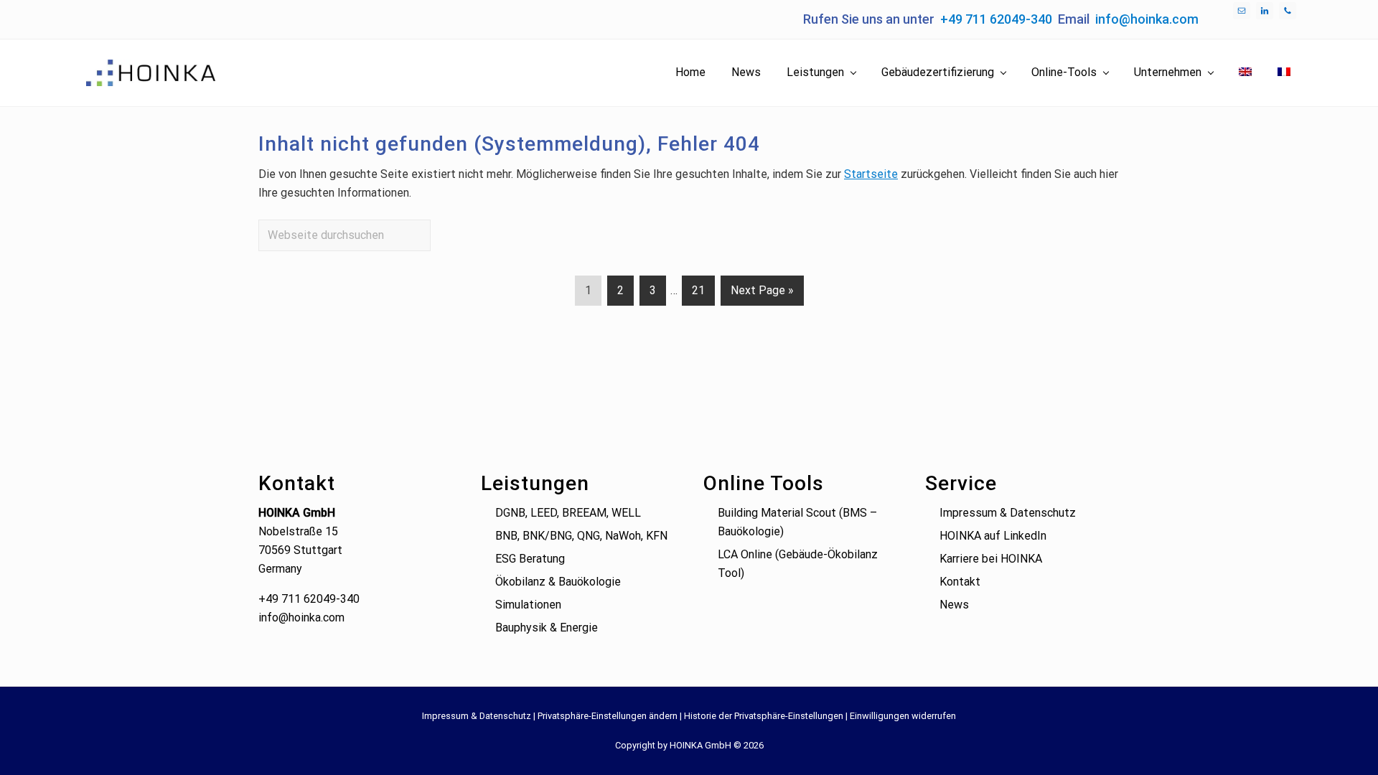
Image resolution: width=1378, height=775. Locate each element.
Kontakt (959, 581)
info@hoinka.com (1147, 19)
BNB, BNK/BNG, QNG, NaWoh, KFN (581, 535)
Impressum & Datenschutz (1007, 513)
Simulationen (528, 604)
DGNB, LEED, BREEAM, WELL (568, 513)
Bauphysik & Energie (546, 627)
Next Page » (762, 294)
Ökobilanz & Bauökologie (558, 581)
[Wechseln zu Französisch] (1284, 72)
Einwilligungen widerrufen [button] (903, 715)
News (954, 604)
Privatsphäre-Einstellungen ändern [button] (608, 715)
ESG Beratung (530, 558)
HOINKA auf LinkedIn (992, 535)
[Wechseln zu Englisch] (1245, 72)
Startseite (871, 174)
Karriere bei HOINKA (990, 558)
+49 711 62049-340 (996, 19)
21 (698, 294)
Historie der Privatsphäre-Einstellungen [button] (763, 715)
